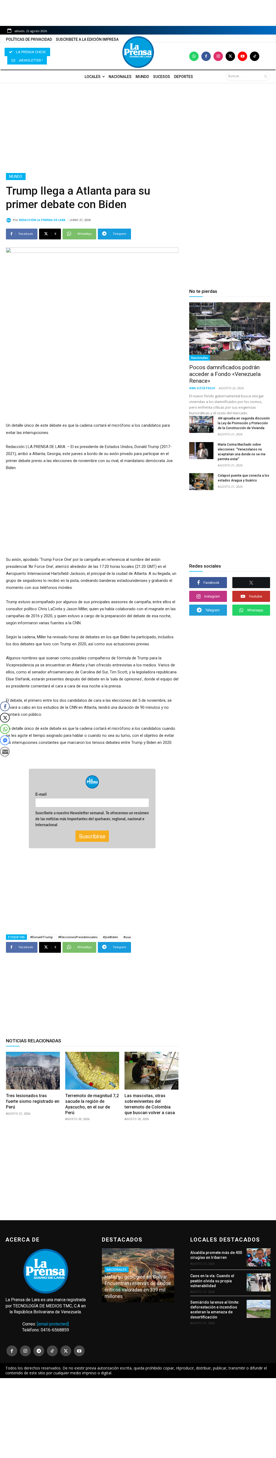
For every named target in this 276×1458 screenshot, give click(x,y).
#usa (127, 937)
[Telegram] (38, 1350)
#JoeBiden (110, 937)
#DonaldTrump (41, 937)
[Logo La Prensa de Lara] (138, 52)
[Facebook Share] (5, 706)
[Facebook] (206, 56)
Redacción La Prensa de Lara (42, 220)
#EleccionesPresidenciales (78, 937)
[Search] (265, 76)
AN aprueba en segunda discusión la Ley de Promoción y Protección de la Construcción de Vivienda (244, 423)
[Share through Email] (5, 752)
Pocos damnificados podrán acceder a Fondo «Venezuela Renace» (225, 374)
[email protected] (53, 1324)
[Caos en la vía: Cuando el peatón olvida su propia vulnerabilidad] (259, 1282)
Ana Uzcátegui (202, 388)
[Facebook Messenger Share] (5, 740)
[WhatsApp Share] (5, 729)
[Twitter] (230, 56)
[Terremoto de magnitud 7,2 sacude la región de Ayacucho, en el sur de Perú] (92, 1071)
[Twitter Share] (5, 718)
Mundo (15, 176)
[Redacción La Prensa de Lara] (9, 220)
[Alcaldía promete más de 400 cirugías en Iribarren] (259, 1257)
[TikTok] (52, 1350)
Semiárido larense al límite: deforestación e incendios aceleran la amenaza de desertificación (214, 1309)
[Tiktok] (254, 56)
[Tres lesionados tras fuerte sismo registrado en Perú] (33, 1071)
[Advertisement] (138, 127)
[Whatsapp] (194, 56)
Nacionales (199, 357)
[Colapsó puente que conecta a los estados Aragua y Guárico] (201, 481)
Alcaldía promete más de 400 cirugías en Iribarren (216, 1255)
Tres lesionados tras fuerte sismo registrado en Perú (32, 1101)
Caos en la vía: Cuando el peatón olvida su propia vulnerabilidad (212, 1281)
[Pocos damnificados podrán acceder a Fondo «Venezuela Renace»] (229, 331)
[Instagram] (218, 56)
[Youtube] (242, 56)
